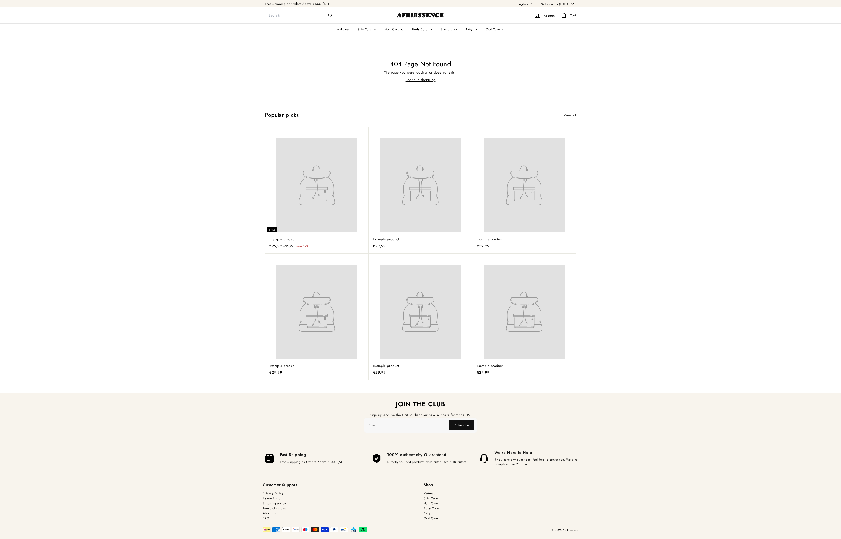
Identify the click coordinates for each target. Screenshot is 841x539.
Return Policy (272, 498)
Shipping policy (274, 503)
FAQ (266, 518)
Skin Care (365, 29)
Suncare (447, 29)
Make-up (343, 29)
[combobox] (300, 15)
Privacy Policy (273, 493)
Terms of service (275, 508)
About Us (269, 513)
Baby (469, 29)
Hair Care (392, 29)
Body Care (420, 29)
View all (570, 115)
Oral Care (493, 29)
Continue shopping (421, 80)
